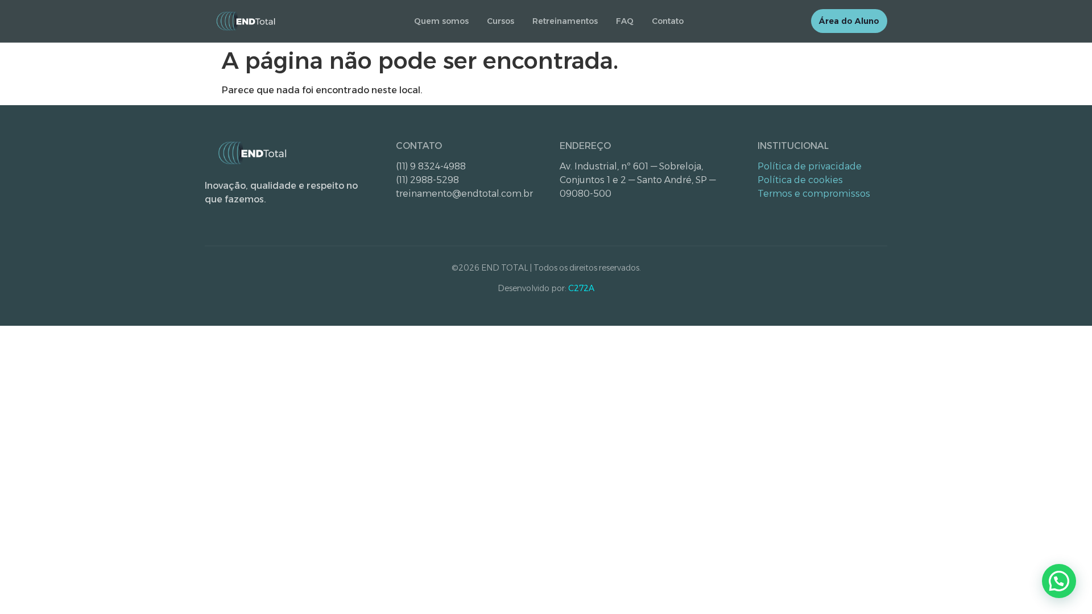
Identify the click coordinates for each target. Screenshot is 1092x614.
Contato (668, 21)
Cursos (500, 21)
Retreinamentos (565, 21)
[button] (1059, 581)
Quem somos (441, 21)
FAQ (625, 21)
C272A (581, 288)
